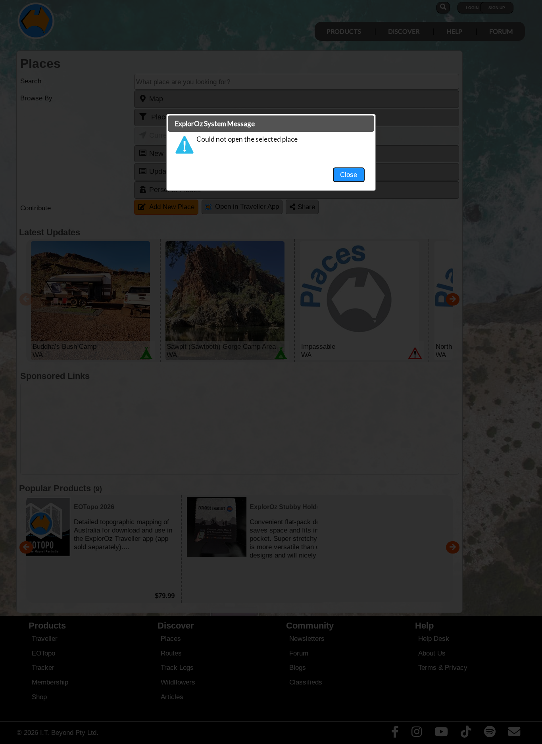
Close (348, 175)
